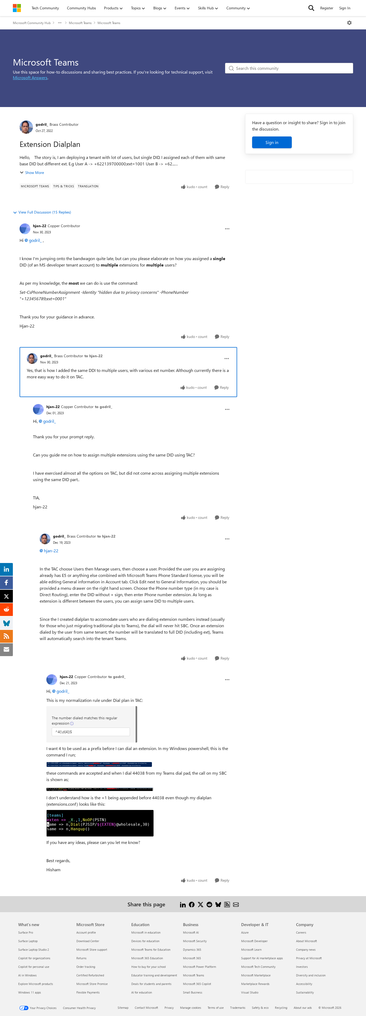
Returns (81, 958)
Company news (306, 949)
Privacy (169, 1008)
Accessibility (304, 984)
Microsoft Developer (254, 941)
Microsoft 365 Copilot (197, 984)
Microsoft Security (195, 941)
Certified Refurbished (90, 975)
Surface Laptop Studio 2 (33, 949)
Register (326, 7)
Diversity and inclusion (311, 975)
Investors (302, 967)
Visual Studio (249, 992)
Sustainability (305, 992)
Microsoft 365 (192, 958)
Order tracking (85, 967)
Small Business (192, 992)
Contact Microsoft (146, 1008)
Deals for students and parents (151, 984)
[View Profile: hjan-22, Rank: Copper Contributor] (25, 228)
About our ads (303, 1008)
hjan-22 (39, 225)
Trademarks (237, 1008)
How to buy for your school (148, 967)
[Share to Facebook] (192, 904)
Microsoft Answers (30, 77)
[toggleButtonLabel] (349, 22)
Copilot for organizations (34, 958)
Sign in (272, 142)
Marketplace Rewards (255, 984)
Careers (301, 932)
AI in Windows (27, 975)
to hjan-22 (93, 355)
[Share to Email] (236, 904)
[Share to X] (200, 904)
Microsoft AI (191, 932)
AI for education (141, 992)
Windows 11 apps (29, 992)
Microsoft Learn (251, 949)
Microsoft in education (145, 932)
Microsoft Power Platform (199, 967)
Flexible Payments (88, 992)
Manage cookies (190, 1008)
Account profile (86, 932)
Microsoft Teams (80, 23)
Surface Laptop (28, 941)
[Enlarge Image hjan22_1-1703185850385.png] (99, 764)
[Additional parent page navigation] (60, 22)
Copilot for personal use (33, 967)
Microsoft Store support (91, 949)
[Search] (311, 8)
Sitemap (123, 1008)
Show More (34, 172)
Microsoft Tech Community (258, 967)
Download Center (87, 941)
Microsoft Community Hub (32, 23)
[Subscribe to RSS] (227, 904)
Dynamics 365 (192, 949)
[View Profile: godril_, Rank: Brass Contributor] (26, 127)
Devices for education (145, 941)
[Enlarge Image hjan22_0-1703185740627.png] (91, 724)
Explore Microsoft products (35, 984)
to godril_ (103, 406)
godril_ (42, 124)
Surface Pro (25, 932)
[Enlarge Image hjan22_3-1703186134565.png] (100, 823)
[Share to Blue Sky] (218, 904)
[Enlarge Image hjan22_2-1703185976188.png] (100, 788)
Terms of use (216, 1008)
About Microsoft (306, 941)
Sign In (344, 7)
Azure (245, 932)
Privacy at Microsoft (309, 958)
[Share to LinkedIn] (183, 904)
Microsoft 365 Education (147, 958)
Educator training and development (154, 975)
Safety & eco (260, 1008)
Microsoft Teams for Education (150, 949)
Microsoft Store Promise (92, 984)
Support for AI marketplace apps (262, 958)
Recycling (281, 1008)
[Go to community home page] (17, 8)
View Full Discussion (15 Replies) (44, 212)
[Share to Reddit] (209, 904)
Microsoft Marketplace (256, 975)
